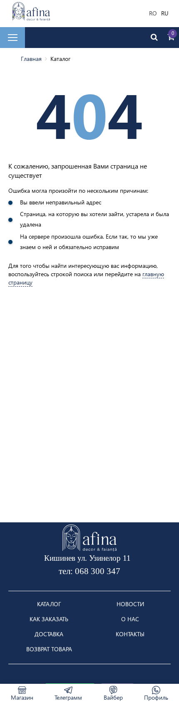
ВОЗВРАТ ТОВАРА (49, 649)
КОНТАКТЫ (130, 634)
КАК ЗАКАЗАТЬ (49, 619)
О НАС (130, 619)
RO (153, 13)
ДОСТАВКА (49, 634)
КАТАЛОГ (49, 604)
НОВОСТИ (130, 604)
